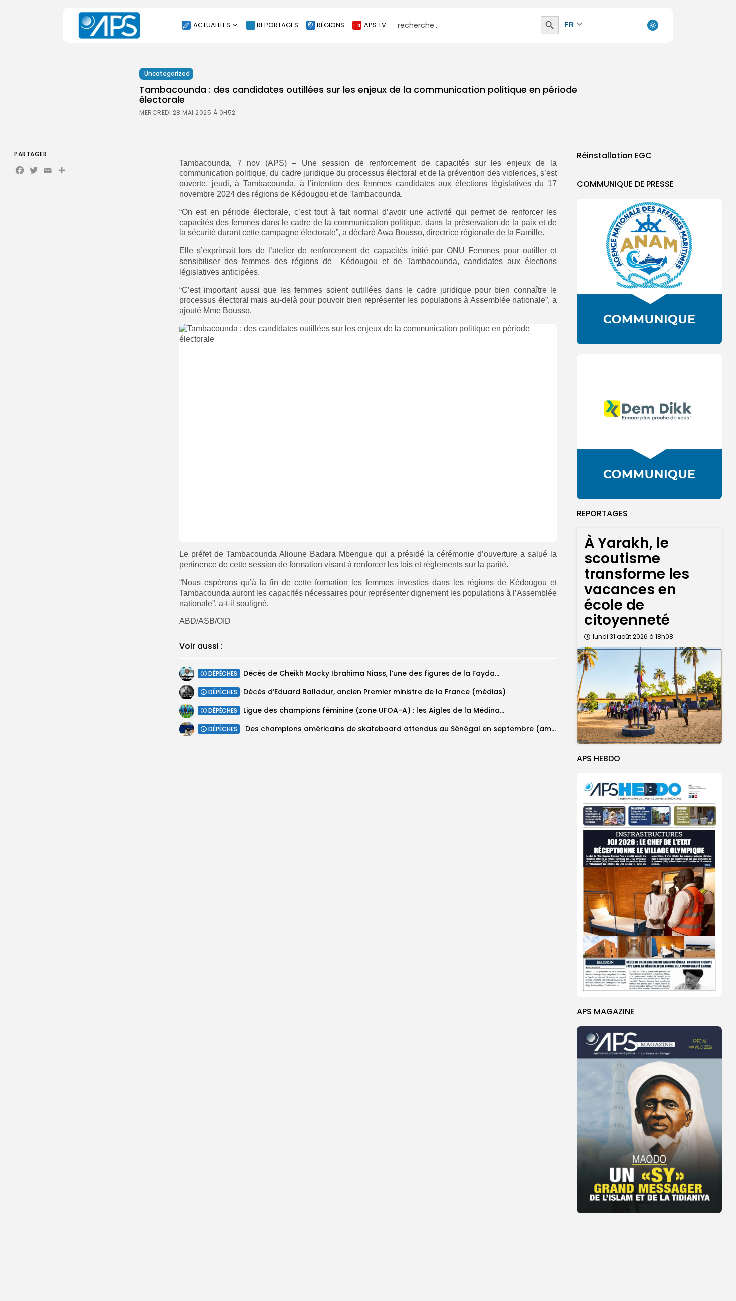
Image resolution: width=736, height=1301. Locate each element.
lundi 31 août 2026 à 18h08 (633, 636)
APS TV (375, 25)
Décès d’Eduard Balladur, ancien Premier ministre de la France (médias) (374, 692)
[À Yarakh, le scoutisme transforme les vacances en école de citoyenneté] (649, 695)
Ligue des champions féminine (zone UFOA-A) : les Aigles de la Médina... (373, 710)
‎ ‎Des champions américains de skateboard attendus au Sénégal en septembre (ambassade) (415, 729)
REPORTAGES (277, 25)
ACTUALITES (211, 25)
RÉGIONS (330, 25)
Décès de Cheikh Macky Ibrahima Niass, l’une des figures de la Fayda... (371, 673)
